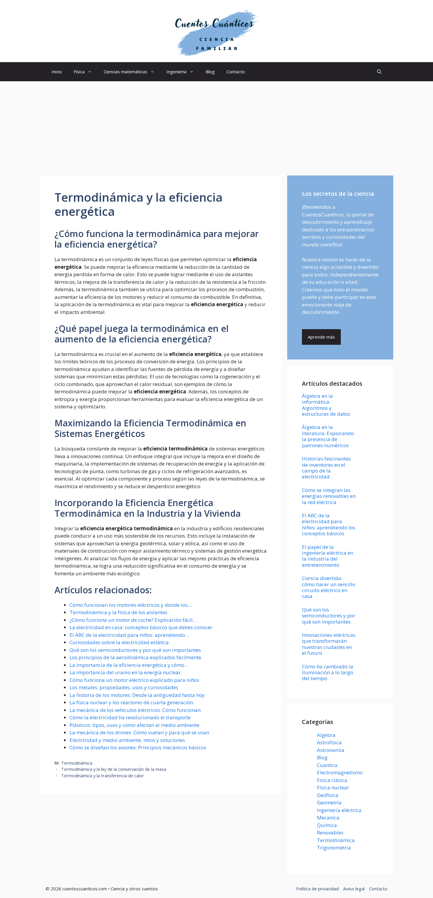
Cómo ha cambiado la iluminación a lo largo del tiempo (327, 672)
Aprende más (321, 337)
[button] (379, 71)
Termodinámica (76, 763)
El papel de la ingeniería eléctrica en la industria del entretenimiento (327, 556)
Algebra (326, 735)
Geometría (329, 802)
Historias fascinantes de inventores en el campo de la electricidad (326, 467)
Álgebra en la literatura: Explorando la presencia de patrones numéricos (328, 436)
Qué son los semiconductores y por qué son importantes (328, 615)
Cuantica (327, 765)
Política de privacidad (317, 889)
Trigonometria (334, 847)
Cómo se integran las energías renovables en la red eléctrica (329, 496)
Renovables (330, 832)
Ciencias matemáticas (125, 71)
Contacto (236, 71)
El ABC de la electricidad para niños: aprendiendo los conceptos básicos (328, 524)
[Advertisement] (216, 125)
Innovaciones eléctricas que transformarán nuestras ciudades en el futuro (329, 644)
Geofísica (327, 795)
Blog (210, 71)
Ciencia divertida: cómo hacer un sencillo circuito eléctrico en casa (328, 587)
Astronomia (330, 750)
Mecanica (328, 817)
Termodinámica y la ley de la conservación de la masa (113, 769)
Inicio (57, 71)
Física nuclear (333, 787)
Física (79, 71)
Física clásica (332, 780)
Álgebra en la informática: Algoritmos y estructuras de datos (326, 404)
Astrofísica (329, 742)
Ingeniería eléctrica (339, 810)
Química (327, 825)
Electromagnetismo (340, 772)
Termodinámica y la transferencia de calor (102, 775)
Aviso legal (354, 889)
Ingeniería (176, 71)
